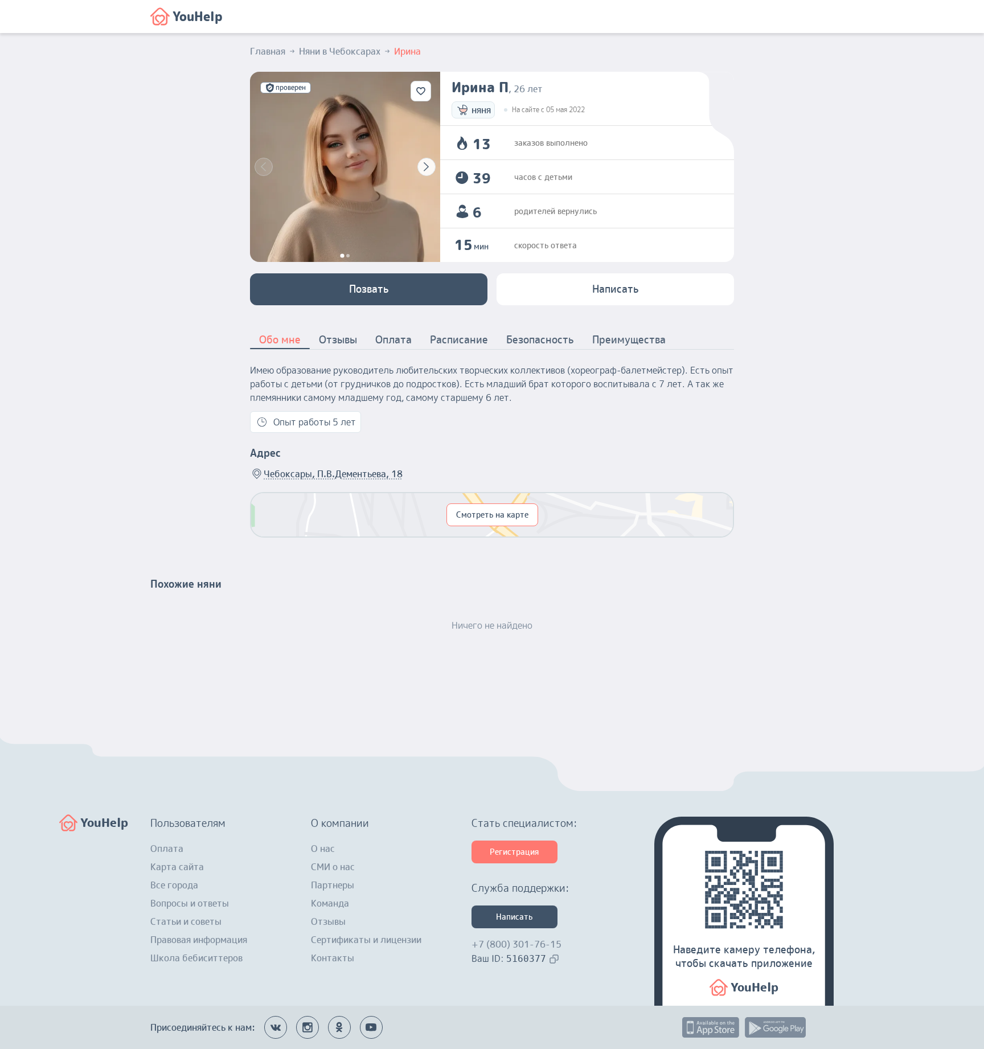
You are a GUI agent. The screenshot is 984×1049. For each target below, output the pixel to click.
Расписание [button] (459, 340)
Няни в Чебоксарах (339, 51)
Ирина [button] (407, 51)
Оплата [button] (393, 340)
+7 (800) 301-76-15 (516, 944)
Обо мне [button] (280, 340)
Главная (267, 51)
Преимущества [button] (629, 340)
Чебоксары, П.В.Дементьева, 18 (333, 474)
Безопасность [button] (540, 340)
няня (481, 110)
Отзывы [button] (338, 340)
